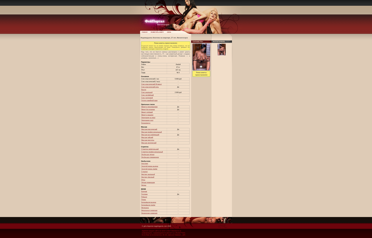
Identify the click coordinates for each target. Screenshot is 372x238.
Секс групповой (147, 98)
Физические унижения (149, 213)
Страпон (144, 172)
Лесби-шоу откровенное (150, 157)
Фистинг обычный (147, 177)
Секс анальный (146, 92)
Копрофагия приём (148, 205)
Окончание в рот (147, 120)
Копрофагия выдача (148, 202)
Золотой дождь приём (149, 169)
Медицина (145, 208)
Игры (143, 180)
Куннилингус (145, 123)
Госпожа (144, 194)
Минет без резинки (148, 109)
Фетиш (143, 185)
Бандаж (144, 191)
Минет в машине (147, 115)
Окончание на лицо (148, 117)
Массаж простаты (147, 140)
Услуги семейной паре (149, 100)
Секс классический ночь (150, 87)
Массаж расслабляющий (150, 135)
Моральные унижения (149, 210)
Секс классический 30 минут (151, 84)
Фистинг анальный (148, 174)
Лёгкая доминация (148, 182)
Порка (143, 199)
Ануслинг (144, 163)
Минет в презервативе (149, 107)
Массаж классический (149, 129)
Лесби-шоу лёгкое (147, 154)
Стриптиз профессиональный (152, 152)
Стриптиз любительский (150, 149)
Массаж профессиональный (151, 132)
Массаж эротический (148, 143)
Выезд (143, 90)
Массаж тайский (147, 137)
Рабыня (144, 197)
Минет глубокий (147, 112)
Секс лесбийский (147, 95)
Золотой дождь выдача (149, 166)
